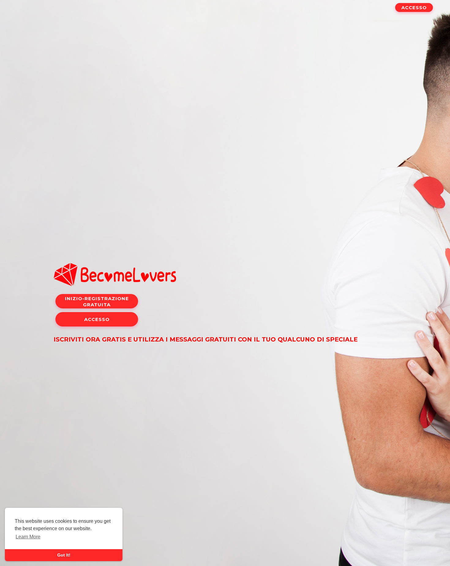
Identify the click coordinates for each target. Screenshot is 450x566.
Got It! (63, 555)
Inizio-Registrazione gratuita (97, 302)
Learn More (28, 536)
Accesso (414, 7)
